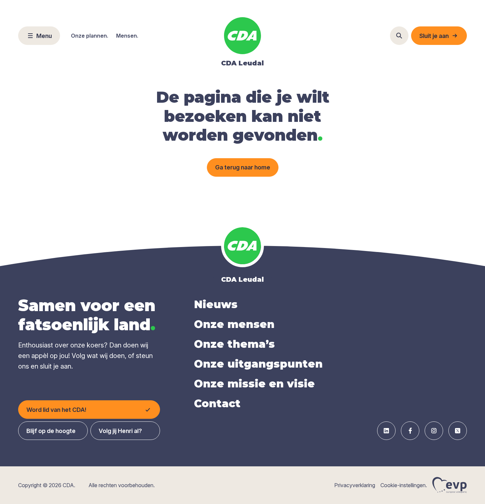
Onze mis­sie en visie (254, 383)
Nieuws (216, 304)
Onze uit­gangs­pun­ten (258, 363)
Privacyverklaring (354, 485)
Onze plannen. (89, 35)
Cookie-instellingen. (403, 485)
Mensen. (127, 35)
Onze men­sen (234, 324)
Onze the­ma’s (234, 344)
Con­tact (217, 403)
